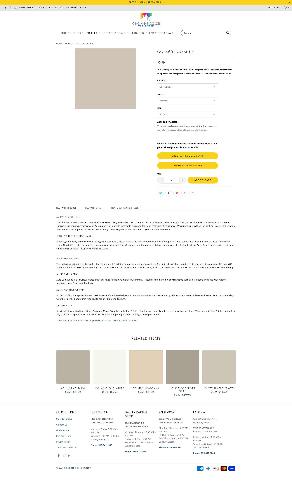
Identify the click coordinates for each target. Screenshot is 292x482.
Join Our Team (63, 435)
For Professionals (161, 33)
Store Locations (64, 418)
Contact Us (61, 424)
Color (77, 33)
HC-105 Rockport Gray (182, 367)
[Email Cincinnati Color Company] (15, 7)
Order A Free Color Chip (188, 155)
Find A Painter (68, 7)
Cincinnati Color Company (77, 467)
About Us (138, 33)
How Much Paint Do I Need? (125, 208)
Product (162, 80)
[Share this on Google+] (184, 193)
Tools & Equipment (114, 33)
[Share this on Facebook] (168, 193)
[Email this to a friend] (192, 193)
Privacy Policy (63, 441)
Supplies (92, 33)
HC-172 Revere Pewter (219, 367)
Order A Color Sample (187, 165)
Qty (159, 173)
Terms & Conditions (66, 447)
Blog (83, 7)
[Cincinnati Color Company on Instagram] (10, 7)
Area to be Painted (186, 126)
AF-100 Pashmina (73, 367)
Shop (64, 33)
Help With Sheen (93, 208)
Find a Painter (63, 430)
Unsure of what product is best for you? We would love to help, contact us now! (96, 320)
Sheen (160, 94)
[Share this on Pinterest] (176, 193)
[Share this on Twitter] (160, 193)
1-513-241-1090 (27, 7)
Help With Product (66, 208)
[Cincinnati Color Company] (146, 20)
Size (159, 108)
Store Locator (48, 7)
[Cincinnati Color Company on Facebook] (5, 7)
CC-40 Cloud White (109, 367)
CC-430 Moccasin (146, 367)
